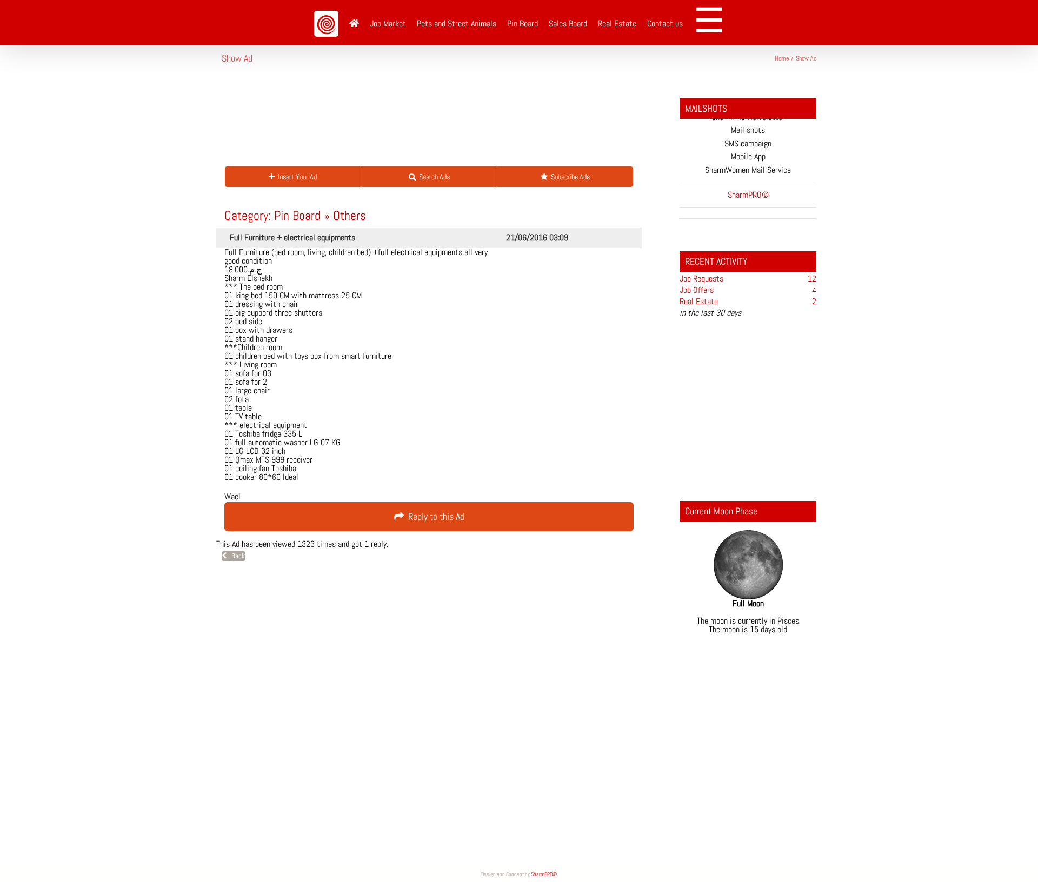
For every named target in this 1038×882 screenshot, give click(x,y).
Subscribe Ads (569, 177)
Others (349, 215)
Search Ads (433, 177)
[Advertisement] (418, 121)
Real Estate (699, 301)
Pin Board (297, 215)
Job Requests (701, 278)
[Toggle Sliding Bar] (712, 22)
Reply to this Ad (434, 516)
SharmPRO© (544, 874)
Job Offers (697, 290)
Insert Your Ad (296, 177)
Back (236, 555)
